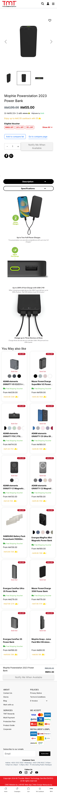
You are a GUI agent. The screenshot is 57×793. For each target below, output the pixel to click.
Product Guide (9, 725)
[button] (46, 701)
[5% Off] (43, 519)
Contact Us (7, 693)
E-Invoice (34, 701)
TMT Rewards (8, 714)
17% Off (21, 406)
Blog (5, 701)
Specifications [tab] (28, 188)
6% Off (21, 562)
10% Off (50, 562)
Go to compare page (38, 136)
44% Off (50, 613)
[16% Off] (14, 519)
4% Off (21, 613)
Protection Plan (9, 721)
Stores (5, 697)
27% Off (21, 458)
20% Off (50, 458)
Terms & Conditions (37, 697)
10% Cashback (40, 791)
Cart (28, 791)
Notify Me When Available (36, 146)
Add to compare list (15, 136)
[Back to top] (5, 761)
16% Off (21, 510)
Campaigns (17, 791)
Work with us (8, 705)
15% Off (50, 354)
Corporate (7, 729)
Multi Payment (9, 718)
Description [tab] (27, 181)
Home (5, 791)
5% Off (21, 354)
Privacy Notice (36, 693)
